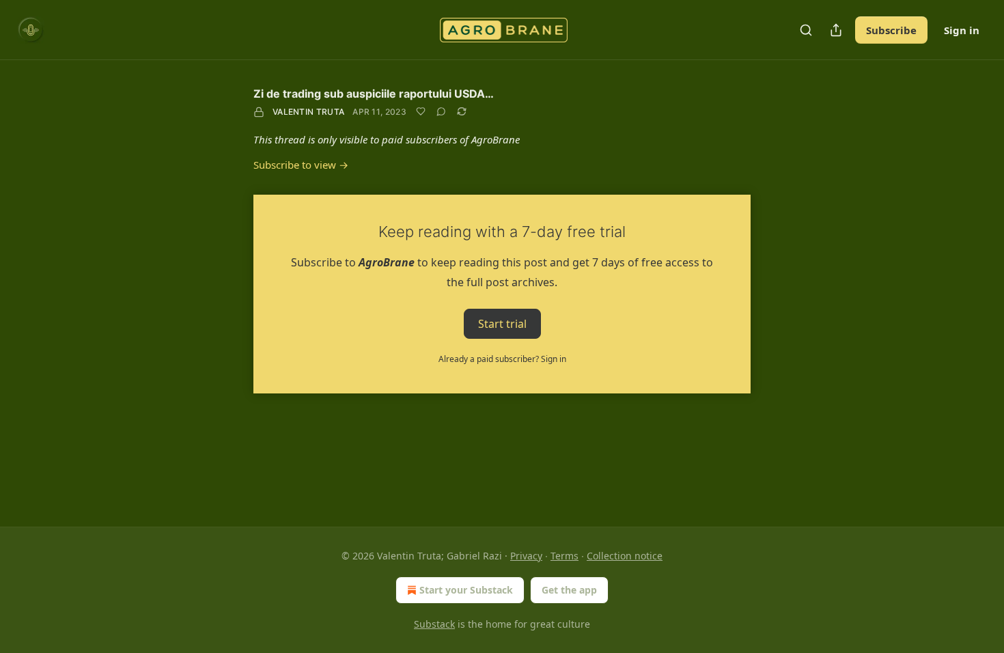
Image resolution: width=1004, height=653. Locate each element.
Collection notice (625, 555)
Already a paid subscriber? (502, 359)
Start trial (502, 323)
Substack (434, 623)
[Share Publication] (836, 30)
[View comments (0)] (441, 111)
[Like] (421, 111)
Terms (564, 555)
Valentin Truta (308, 112)
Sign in (961, 30)
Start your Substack (466, 589)
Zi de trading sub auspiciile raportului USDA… (373, 93)
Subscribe (891, 30)
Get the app (569, 589)
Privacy (526, 555)
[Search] (806, 30)
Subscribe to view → (300, 164)
